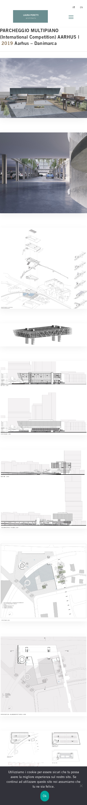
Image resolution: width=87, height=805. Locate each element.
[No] (81, 788)
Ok (45, 796)
